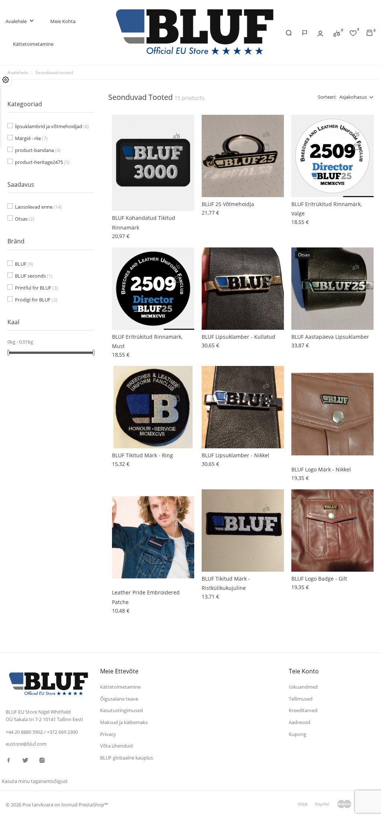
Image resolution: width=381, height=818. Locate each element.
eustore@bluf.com (26, 743)
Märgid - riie (31, 138)
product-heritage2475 (42, 162)
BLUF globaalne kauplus (126, 757)
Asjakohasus (353, 97)
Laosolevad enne (38, 206)
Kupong (297, 734)
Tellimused (301, 698)
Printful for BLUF (36, 287)
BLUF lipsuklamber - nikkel (235, 455)
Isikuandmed (303, 686)
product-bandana (38, 150)
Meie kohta (63, 21)
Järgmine (358, 635)
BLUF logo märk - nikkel (321, 469)
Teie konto (304, 671)
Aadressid (299, 722)
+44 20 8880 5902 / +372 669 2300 (42, 732)
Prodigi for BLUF (36, 299)
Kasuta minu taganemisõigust (35, 781)
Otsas (24, 218)
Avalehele (20, 21)
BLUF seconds (33, 275)
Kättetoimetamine (33, 44)
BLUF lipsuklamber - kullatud (238, 336)
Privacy (108, 734)
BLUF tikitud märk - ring (142, 455)
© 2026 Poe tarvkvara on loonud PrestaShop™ (57, 804)
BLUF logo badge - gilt (319, 578)
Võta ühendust (116, 745)
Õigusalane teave (119, 698)
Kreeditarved (303, 710)
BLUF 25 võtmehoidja (228, 204)
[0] (336, 32)
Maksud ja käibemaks (124, 722)
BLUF (24, 263)
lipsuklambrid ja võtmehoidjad (52, 126)
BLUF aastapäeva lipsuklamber (330, 336)
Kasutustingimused (121, 710)
